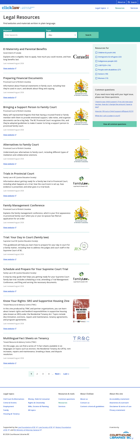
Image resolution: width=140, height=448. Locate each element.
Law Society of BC (46, 427)
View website (8, 68)
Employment (8, 406)
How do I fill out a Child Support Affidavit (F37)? (114, 111)
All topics (32, 410)
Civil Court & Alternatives (13, 399)
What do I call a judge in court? (107, 115)
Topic (48, 30)
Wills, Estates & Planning (38, 406)
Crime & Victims (10, 402)
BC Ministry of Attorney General (27, 430)
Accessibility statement (119, 399)
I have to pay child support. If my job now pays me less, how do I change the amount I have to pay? (114, 104)
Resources (119, 8)
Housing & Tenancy (11, 414)
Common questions (66, 399)
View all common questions (114, 124)
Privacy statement (117, 410)
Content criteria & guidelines (92, 406)
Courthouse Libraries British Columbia (28, 8)
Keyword (7, 30)
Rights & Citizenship (36, 402)
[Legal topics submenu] (107, 8)
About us (121, 2)
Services (134, 8)
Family (6, 410)
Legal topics (100, 8)
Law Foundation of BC (27, 427)
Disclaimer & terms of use (120, 406)
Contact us (84, 402)
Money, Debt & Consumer (39, 399)
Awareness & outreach (119, 402)
